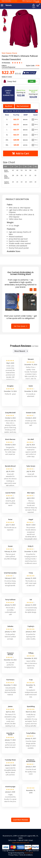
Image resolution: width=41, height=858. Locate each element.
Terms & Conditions (26, 855)
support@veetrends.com (20, 843)
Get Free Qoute (20, 326)
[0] (37, 5)
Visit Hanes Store (9, 53)
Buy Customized (23, 106)
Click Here (14, 1)
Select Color (7, 77)
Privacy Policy (13, 855)
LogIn (33, 7)
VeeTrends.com (20, 850)
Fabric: (4, 65)
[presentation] (31, 289)
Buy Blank (8, 106)
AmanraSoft (29, 853)
